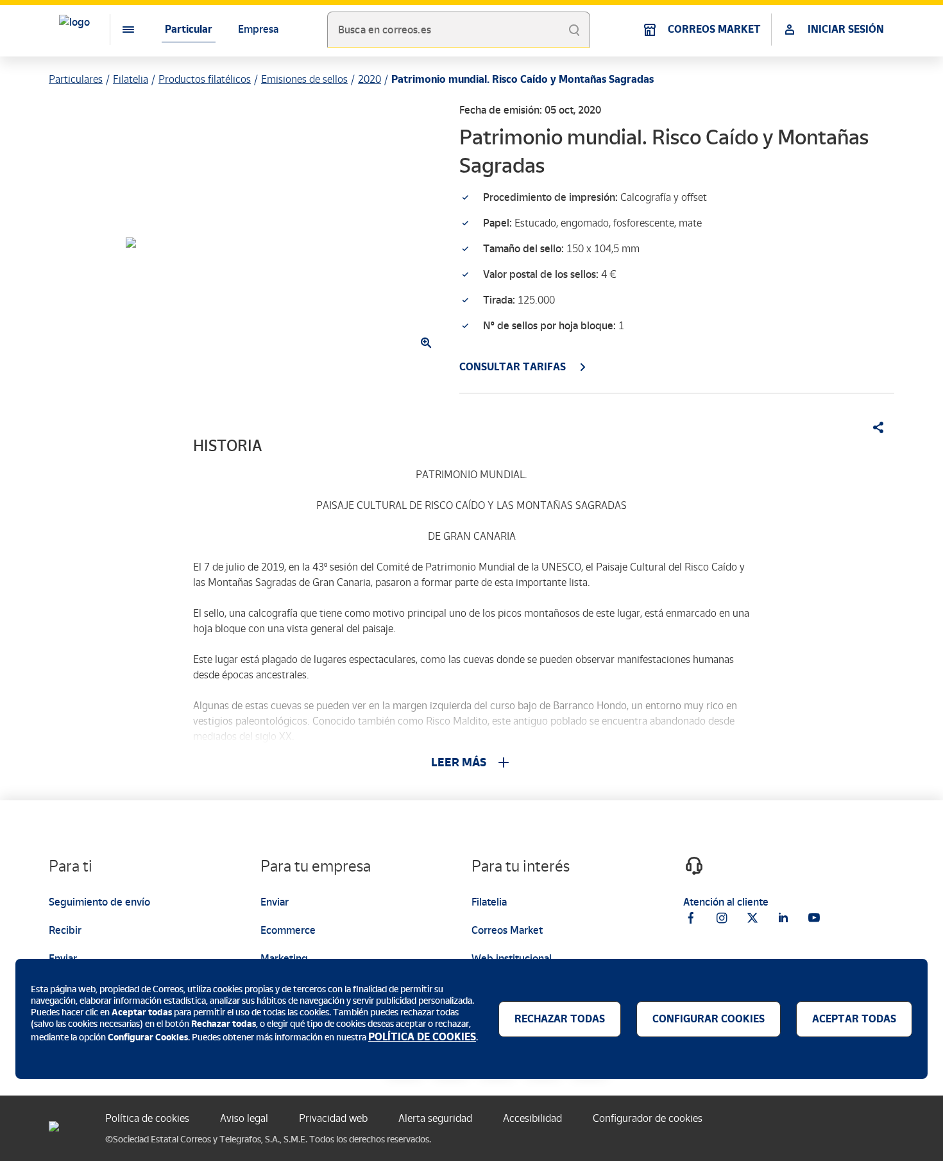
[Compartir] (874, 427)
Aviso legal (244, 1118)
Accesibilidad (532, 1118)
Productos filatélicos (204, 79)
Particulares (76, 79)
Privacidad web (333, 1118)
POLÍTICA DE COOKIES (422, 1037)
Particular (188, 29)
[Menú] (118, 29)
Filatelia (130, 79)
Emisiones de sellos (304, 79)
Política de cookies (147, 1118)
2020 (369, 79)
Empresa (258, 29)
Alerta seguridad (435, 1118)
